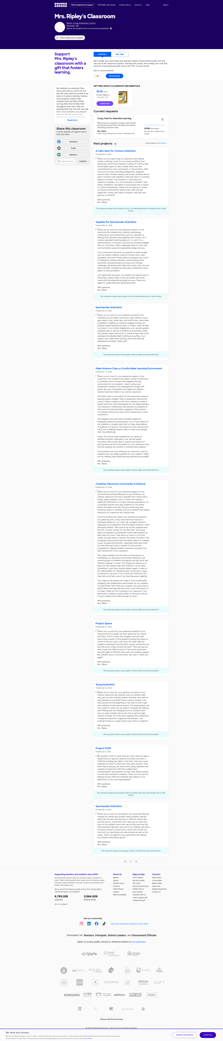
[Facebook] (96, 923)
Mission (116, 877)
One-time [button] (120, 54)
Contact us (156, 892)
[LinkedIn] (89, 923)
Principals (101, 935)
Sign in (165, 5)
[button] (70, 37)
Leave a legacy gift (140, 897)
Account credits (139, 880)
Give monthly (138, 892)
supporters (61, 897)
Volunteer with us (139, 895)
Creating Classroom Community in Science (121, 483)
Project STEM (103, 748)
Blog (160, 883)
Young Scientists (105, 684)
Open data (156, 886)
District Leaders (117, 935)
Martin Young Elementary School (81, 23)
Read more (72, 120)
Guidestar (75, 892)
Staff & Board (118, 889)
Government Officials (144, 935)
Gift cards (136, 883)
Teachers (89, 935)
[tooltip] (111, 28)
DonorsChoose (61, 5)
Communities (157, 880)
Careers (116, 892)
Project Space (104, 623)
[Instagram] (81, 923)
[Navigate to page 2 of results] (136, 861)
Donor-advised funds (141, 886)
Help (147, 5)
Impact (115, 880)
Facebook (73, 142)
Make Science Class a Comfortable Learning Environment (129, 368)
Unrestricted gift (139, 900)
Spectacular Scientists (109, 307)
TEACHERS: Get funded (106, 5)
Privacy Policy (87, 1038)
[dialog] (111, 1035)
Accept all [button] (207, 1035)
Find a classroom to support (82, 5)
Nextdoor (73, 155)
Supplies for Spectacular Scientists (116, 221)
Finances (116, 886)
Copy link (82, 161)
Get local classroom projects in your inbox (130, 924)
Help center (156, 877)
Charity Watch (96, 889)
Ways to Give (139, 874)
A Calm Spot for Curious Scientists (116, 150)
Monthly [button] (102, 54)
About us (138, 5)
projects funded (91, 897)
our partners (139, 941)
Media (154, 883)
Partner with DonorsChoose (111, 1019)
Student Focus (118, 883)
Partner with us (125, 5)
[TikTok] (104, 923)
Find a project (138, 877)
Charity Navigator (61, 892)
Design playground (159, 889)
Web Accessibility (119, 895)
